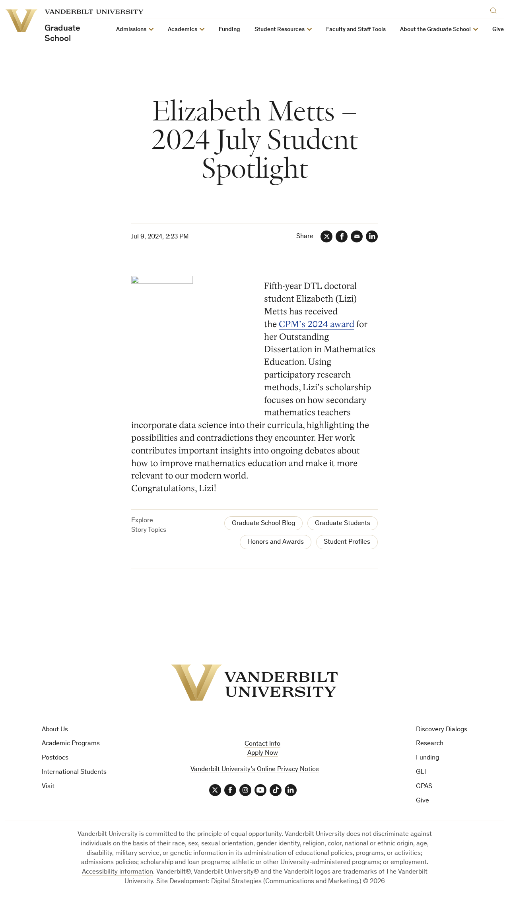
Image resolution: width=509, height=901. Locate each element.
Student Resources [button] (279, 30)
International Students (74, 772)
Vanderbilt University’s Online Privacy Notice (254, 769)
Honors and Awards (275, 542)
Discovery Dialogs (441, 730)
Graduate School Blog (263, 523)
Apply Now (262, 753)
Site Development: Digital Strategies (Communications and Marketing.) (258, 881)
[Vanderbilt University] (254, 682)
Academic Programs (71, 743)
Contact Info (262, 744)
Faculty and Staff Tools (356, 30)
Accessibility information (117, 872)
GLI (421, 772)
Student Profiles (347, 542)
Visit (48, 786)
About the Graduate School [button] (435, 30)
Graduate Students (342, 523)
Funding (229, 30)
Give (498, 30)
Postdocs (55, 758)
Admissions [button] (131, 30)
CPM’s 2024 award (316, 324)
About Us (55, 730)
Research (429, 743)
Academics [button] (182, 30)
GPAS (424, 786)
